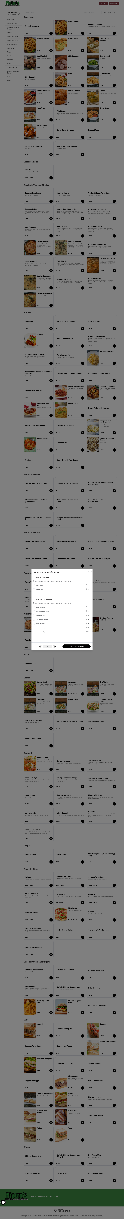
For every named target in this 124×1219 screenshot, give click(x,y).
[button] (3, 1202)
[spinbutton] (47, 646)
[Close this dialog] (90, 571)
